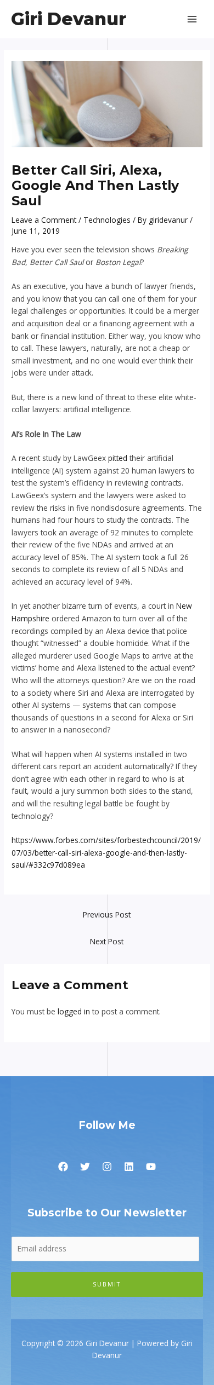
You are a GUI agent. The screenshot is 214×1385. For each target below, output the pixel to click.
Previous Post (107, 914)
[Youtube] (151, 1167)
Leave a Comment (44, 220)
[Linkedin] (129, 1167)
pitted (117, 458)
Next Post (106, 941)
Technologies (107, 220)
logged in (74, 1011)
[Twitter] (85, 1167)
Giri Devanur (68, 19)
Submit (107, 1284)
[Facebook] (63, 1167)
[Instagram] (107, 1167)
